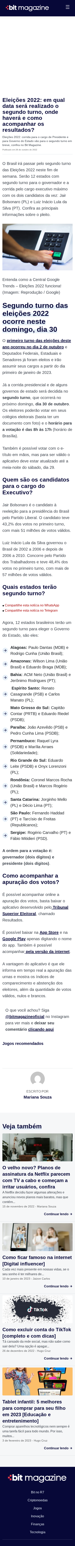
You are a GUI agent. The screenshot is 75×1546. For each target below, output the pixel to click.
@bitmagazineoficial (24, 1016)
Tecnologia (37, 1532)
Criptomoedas (38, 1500)
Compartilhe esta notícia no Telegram (30, 610)
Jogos (37, 1508)
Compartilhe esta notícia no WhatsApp (30, 605)
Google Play (14, 939)
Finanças (37, 1524)
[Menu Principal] (67, 7)
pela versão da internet (47, 951)
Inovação (37, 1516)
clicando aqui (41, 1029)
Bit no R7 (37, 1492)
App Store (49, 932)
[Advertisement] (37, 55)
